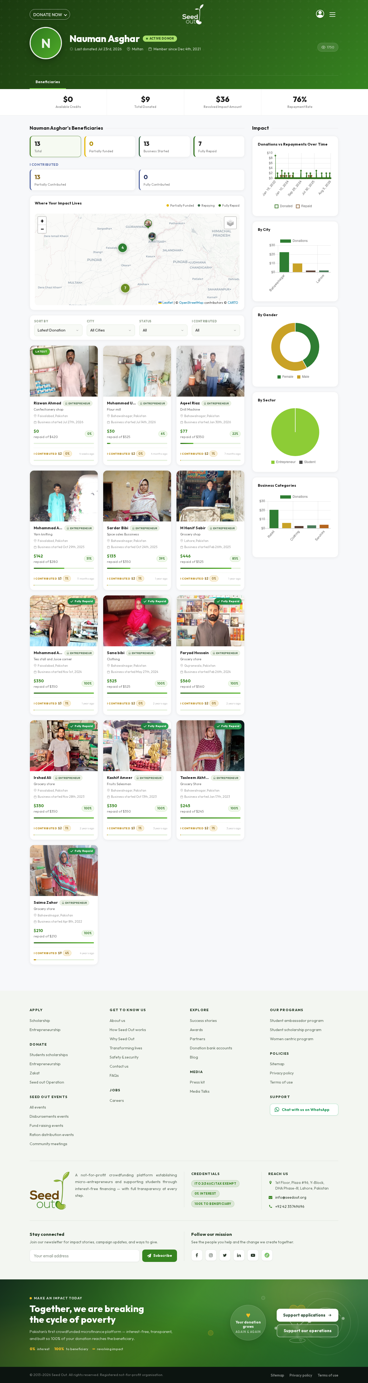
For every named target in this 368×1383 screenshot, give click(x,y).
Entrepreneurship (45, 1029)
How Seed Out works (128, 1029)
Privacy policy (282, 1073)
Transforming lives (126, 1048)
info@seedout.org (290, 1197)
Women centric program (291, 1038)
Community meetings (48, 1143)
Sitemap (277, 1063)
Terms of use (281, 1082)
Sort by (41, 321)
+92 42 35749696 (289, 1206)
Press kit (197, 1082)
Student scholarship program (295, 1029)
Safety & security (124, 1057)
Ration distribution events (52, 1134)
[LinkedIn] (239, 1255)
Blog (194, 1057)
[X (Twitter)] (225, 1255)
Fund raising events (46, 1125)
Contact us (119, 1066)
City (90, 321)
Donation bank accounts (211, 1048)
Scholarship (40, 1020)
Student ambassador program (297, 1020)
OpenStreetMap (191, 303)
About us (117, 1020)
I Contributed (204, 321)
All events (38, 1107)
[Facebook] (197, 1255)
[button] (152, 238)
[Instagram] (211, 1255)
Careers (117, 1100)
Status (145, 321)
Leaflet (167, 303)
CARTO (233, 303)
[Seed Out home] (50, 1190)
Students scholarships (49, 1054)
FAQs (114, 1075)
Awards (196, 1029)
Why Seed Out (122, 1038)
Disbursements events (49, 1116)
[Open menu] (332, 14)
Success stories (203, 1020)
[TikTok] (267, 1255)
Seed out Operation (47, 1082)
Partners (197, 1038)
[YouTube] (253, 1255)
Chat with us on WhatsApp (305, 1109)
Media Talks (200, 1091)
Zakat (35, 1073)
